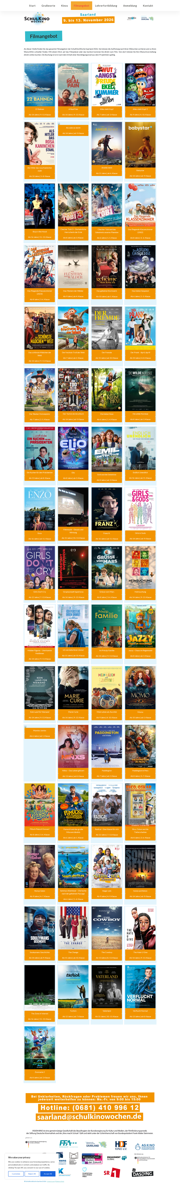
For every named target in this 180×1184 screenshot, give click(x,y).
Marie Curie (73, 712)
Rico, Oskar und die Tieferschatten (140, 830)
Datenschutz (60, 1181)
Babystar (140, 170)
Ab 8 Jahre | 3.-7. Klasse (140, 776)
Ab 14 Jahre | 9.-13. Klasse (40, 114)
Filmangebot (81, 5)
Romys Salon (39, 891)
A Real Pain (73, 109)
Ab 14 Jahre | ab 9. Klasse (73, 133)
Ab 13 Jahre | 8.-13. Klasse (107, 958)
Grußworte (48, 5)
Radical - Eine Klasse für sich (107, 829)
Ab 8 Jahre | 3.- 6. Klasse (140, 238)
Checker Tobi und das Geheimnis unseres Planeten (106, 230)
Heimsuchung (140, 592)
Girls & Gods (140, 533)
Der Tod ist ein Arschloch (73, 414)
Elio (73, 472)
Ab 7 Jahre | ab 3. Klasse (107, 114)
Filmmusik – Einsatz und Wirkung (73, 531)
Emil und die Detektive (106, 474)
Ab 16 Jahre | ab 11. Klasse (140, 478)
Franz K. (106, 533)
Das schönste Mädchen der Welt (39, 353)
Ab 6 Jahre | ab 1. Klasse (40, 736)
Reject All (32, 1174)
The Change (73, 952)
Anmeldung (130, 5)
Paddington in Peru (140, 770)
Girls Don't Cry (39, 592)
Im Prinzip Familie (106, 650)
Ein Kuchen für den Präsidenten (40, 472)
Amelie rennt (107, 167)
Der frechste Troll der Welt (73, 352)
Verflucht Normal (140, 1011)
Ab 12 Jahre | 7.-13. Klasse (40, 597)
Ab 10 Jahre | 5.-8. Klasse (39, 176)
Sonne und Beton (140, 891)
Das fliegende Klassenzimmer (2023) (39, 292)
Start (32, 5)
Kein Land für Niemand (39, 712)
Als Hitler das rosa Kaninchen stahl (39, 169)
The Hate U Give (140, 952)
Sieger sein (106, 891)
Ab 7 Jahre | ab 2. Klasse (73, 358)
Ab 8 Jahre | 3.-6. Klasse (40, 299)
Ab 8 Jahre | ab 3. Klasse (73, 237)
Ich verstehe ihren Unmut (73, 650)
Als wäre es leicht (73, 128)
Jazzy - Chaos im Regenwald (140, 650)
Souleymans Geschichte (40, 952)
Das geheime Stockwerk (107, 291)
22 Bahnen (39, 109)
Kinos (64, 5)
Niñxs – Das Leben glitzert (73, 770)
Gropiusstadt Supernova (73, 592)
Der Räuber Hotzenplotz (39, 414)
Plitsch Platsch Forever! (40, 829)
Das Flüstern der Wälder (73, 291)
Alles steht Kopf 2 (140, 109)
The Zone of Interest (39, 1013)
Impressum (51, 1181)
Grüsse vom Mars (106, 592)
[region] (32, 1166)
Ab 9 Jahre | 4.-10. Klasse (140, 114)
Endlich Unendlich (140, 472)
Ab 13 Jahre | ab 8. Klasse (39, 478)
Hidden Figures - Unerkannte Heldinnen (40, 651)
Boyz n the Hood (40, 231)
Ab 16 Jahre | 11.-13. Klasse (39, 237)
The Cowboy (106, 952)
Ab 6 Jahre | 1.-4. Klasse (107, 419)
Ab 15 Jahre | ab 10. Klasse (107, 358)
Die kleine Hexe (106, 414)
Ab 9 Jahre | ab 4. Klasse (73, 296)
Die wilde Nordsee (140, 414)
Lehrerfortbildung (106, 5)
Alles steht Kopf (107, 109)
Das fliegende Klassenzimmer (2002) (140, 230)
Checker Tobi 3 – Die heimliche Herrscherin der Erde (73, 230)
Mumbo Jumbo (39, 730)
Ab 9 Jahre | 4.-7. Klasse (40, 896)
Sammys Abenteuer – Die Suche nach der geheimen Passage (73, 892)
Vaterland (107, 1011)
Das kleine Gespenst (140, 291)
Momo (140, 712)
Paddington (107, 770)
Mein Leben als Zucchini (107, 712)
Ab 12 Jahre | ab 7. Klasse (73, 1016)
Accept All (48, 1174)
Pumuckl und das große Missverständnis (73, 830)
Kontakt (148, 5)
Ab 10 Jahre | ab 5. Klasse (106, 296)
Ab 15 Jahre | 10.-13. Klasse (73, 538)
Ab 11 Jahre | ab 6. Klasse (106, 173)
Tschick (73, 1011)
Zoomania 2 (40, 1072)
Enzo (40, 533)
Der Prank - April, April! (140, 352)
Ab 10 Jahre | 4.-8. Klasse (140, 358)
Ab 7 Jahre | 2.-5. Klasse (40, 419)
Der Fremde (107, 352)
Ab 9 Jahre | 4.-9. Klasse (107, 896)
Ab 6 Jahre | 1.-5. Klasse (107, 238)
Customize (16, 1174)
